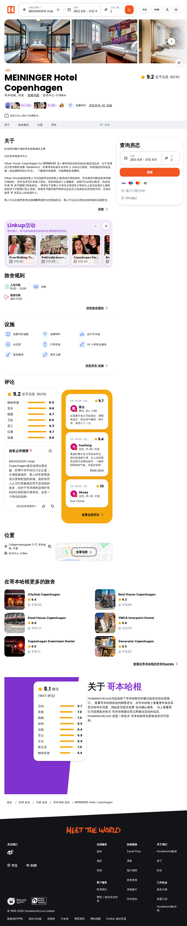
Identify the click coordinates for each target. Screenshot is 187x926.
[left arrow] (95, 226)
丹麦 (21, 95)
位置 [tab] (40, 124)
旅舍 (8, 70)
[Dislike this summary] (52, 506)
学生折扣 (132, 898)
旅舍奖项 (132, 879)
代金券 (64, 918)
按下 (159, 860)
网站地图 (96, 918)
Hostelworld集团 (167, 851)
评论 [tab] (53, 124)
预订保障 (132, 870)
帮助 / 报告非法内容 (107, 898)
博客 (129, 860)
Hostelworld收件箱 (167, 908)
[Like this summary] (43, 506)
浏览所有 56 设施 (100, 105)
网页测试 (80, 918)
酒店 (99, 860)
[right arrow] (106, 226)
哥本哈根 (10, 95)
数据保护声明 (15, 918)
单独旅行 (132, 889)
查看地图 (33, 95)
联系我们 (102, 889)
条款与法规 (35, 918)
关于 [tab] (6, 124)
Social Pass (134, 851)
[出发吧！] (129, 9)
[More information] (50, 451)
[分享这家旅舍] (179, 62)
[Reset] (58, 9)
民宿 (99, 870)
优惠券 (51, 918)
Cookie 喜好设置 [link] (116, 918)
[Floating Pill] (171, 41)
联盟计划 (162, 898)
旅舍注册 (162, 889)
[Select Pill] (167, 9)
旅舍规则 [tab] (23, 124)
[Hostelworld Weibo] (10, 852)
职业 (159, 870)
